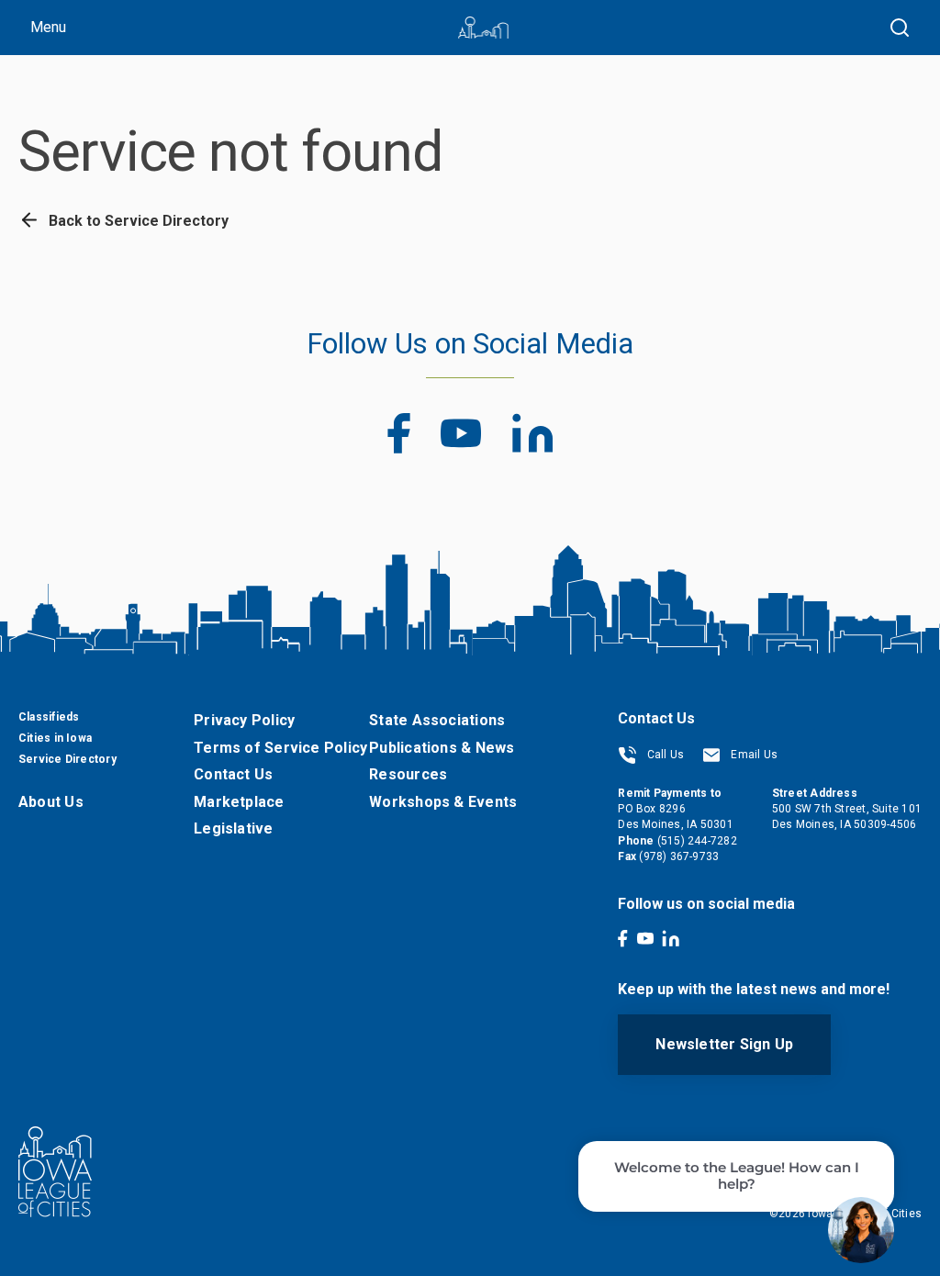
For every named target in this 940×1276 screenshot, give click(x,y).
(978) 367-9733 (679, 856)
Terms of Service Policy (280, 747)
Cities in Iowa (55, 738)
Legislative (233, 828)
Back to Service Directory (137, 220)
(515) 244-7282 (697, 840)
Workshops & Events (443, 802)
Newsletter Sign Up (724, 1044)
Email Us (753, 754)
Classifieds (48, 717)
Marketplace (239, 802)
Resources (408, 774)
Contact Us (233, 774)
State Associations (437, 720)
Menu (48, 27)
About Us (51, 802)
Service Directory (67, 759)
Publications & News (441, 747)
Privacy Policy (244, 720)
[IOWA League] (483, 28)
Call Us (663, 754)
